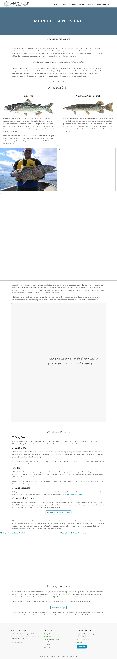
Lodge (64, 4)
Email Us (79, 642)
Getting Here (56, 4)
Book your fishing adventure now (58, 512)
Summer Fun (47, 636)
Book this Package (58, 608)
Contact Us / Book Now (103, 4)
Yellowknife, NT (73, 656)
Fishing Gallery (73, 4)
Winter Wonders (48, 642)
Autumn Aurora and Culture (52, 639)
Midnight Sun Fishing (50, 634)
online (43, 492)
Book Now (81, 647)
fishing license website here (73, 494)
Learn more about (16, 642)
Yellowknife (90, 4)
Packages (82, 4)
